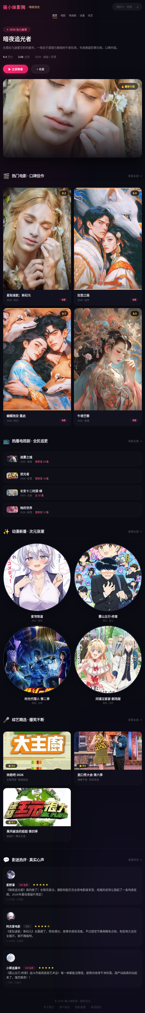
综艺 (90, 15)
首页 (54, 15)
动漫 (82, 15)
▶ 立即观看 (15, 69)
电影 (63, 15)
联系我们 (96, 1007)
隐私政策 (80, 1007)
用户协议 (64, 1007)
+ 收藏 (40, 69)
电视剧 (72, 15)
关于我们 (48, 1007)
